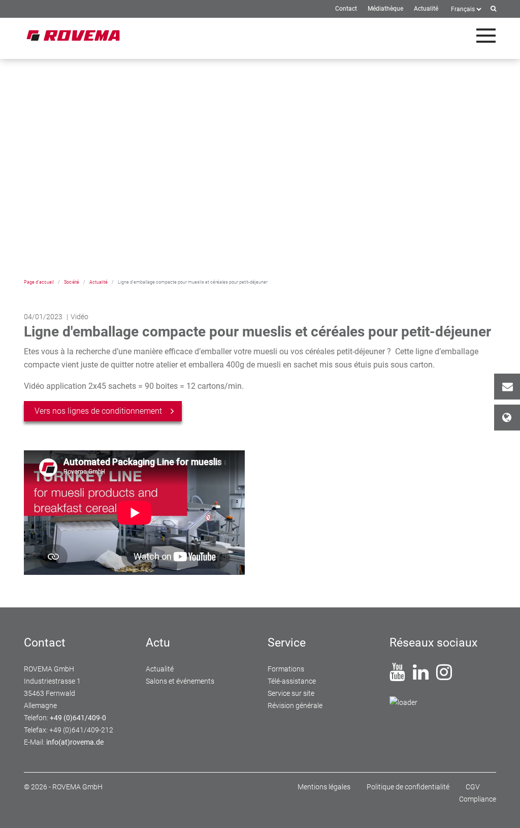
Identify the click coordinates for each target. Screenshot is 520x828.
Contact (507, 387)
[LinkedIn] (421, 676)
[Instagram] (444, 676)
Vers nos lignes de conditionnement (98, 411)
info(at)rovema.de (75, 742)
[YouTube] (397, 676)
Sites (507, 418)
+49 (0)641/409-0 (78, 718)
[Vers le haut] (500, 808)
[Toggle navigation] (486, 35)
